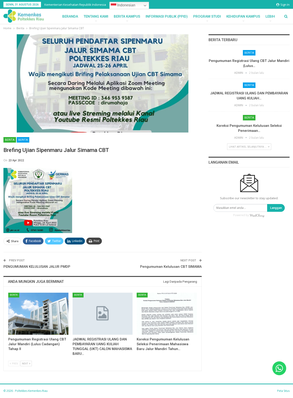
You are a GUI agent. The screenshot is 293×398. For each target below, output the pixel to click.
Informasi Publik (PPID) (167, 16)
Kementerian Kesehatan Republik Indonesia (75, 5)
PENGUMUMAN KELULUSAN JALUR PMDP (36, 267)
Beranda (70, 16)
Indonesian (125, 5)
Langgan (276, 208)
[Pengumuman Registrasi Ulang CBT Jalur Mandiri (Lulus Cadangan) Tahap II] (38, 314)
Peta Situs (283, 391)
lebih (270, 16)
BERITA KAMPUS (127, 16)
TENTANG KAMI (96, 16)
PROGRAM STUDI (207, 16)
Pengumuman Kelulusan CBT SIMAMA (171, 267)
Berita (9, 139)
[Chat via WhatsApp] (279, 368)
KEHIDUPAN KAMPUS (243, 16)
